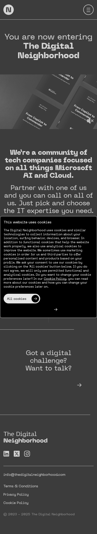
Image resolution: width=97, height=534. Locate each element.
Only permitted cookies (27, 309)
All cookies (16, 299)
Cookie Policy (55, 279)
